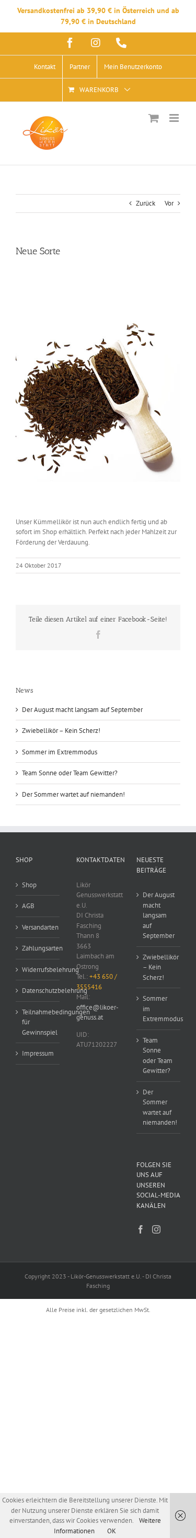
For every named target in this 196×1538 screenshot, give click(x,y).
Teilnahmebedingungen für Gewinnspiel (38, 1022)
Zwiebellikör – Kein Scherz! (61, 730)
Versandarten (38, 927)
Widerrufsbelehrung (38, 969)
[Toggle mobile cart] (153, 117)
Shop (29, 884)
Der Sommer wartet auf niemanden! (73, 794)
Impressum (38, 1053)
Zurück (145, 203)
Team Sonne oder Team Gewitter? (70, 772)
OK (111, 1530)
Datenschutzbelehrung (38, 990)
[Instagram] (156, 1229)
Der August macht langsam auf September (82, 709)
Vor (169, 203)
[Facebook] (140, 1229)
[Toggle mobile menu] (174, 117)
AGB (28, 905)
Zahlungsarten (38, 948)
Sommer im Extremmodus (59, 752)
